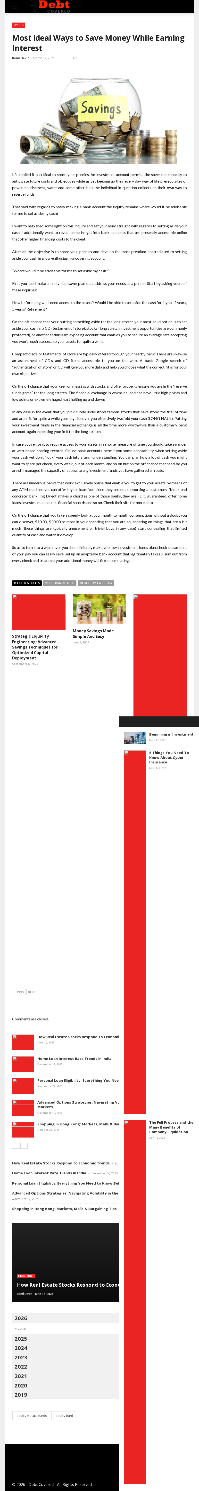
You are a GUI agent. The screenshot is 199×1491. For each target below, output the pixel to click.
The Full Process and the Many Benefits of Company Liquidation (171, 1127)
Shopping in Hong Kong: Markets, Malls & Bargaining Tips (89, 1124)
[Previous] (15, 1146)
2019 (21, 1394)
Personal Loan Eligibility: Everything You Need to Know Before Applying (102, 1080)
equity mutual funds (32, 1415)
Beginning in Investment (171, 734)
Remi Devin (20, 58)
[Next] (24, 1146)
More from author (60, 583)
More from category (96, 583)
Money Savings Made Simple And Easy (93, 633)
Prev (20, 992)
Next (31, 992)
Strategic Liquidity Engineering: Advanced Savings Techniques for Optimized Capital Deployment (35, 647)
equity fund (64, 1415)
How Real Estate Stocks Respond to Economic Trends (86, 1036)
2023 (21, 1357)
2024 (21, 1347)
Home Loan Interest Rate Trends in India (74, 1058)
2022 (21, 1366)
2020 (21, 1385)
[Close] (124, 721)
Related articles (27, 583)
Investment (26, 1275)
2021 (21, 1375)
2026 (21, 1318)
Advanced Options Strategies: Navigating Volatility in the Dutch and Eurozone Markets (109, 1104)
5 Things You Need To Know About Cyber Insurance (169, 757)
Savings (18, 25)
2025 (21, 1338)
